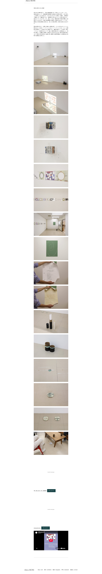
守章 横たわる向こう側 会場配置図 (40, 490)
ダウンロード (51, 490)
